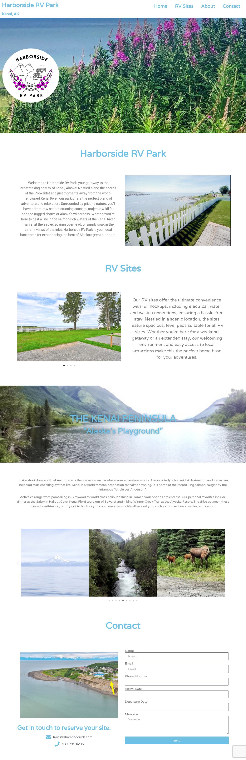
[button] (21, 327)
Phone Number (136, 676)
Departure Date (136, 701)
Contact (231, 6)
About (208, 6)
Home (160, 6)
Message (131, 714)
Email (129, 663)
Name (129, 650)
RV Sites (184, 6)
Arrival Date (133, 689)
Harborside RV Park (30, 5)
